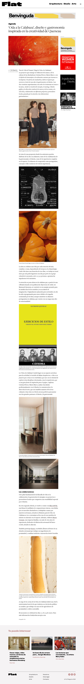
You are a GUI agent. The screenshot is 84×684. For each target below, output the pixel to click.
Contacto (46, 679)
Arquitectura (55, 4)
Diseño (67, 4)
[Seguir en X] (72, 674)
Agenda (12, 24)
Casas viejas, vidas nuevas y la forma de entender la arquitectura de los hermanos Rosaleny (18, 656)
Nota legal (46, 677)
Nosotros (46, 674)
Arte (74, 4)
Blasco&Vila (53, 506)
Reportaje (12, 662)
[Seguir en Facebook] (69, 674)
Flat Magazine (14, 70)
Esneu (33, 529)
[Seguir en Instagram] (75, 674)
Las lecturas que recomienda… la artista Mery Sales (65, 654)
